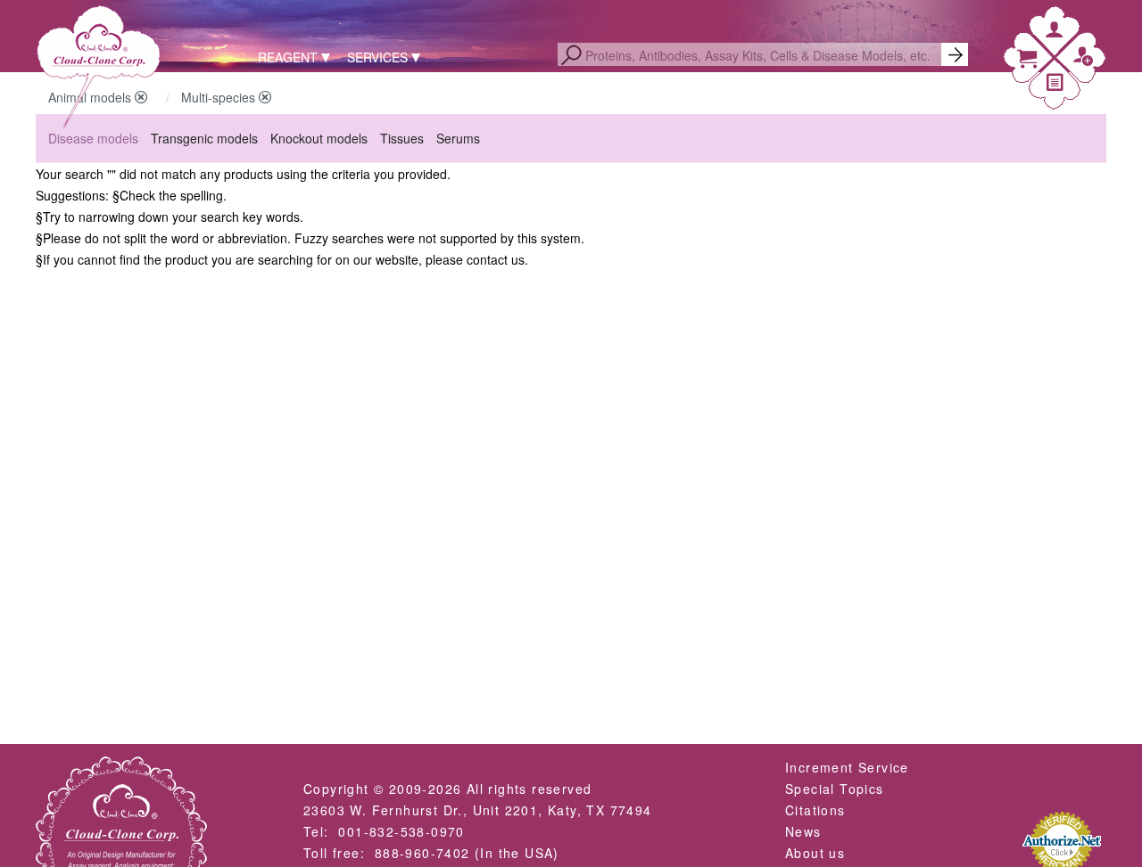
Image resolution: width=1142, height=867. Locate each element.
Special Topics (834, 788)
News (803, 831)
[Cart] (1027, 61)
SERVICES (377, 57)
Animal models (91, 97)
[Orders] (1055, 85)
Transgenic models (204, 138)
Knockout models (319, 138)
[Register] (1083, 60)
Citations (815, 810)
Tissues (402, 138)
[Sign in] (1054, 32)
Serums (458, 138)
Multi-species (220, 97)
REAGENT (288, 57)
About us (815, 853)
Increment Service (847, 767)
